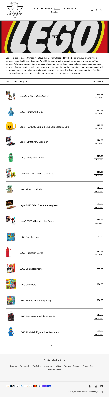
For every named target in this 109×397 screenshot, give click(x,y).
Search (13, 366)
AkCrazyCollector (80, 392)
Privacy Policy (89, 366)
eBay (58, 366)
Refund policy (54, 370)
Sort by (8, 81)
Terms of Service (72, 366)
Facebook (24, 366)
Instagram (48, 366)
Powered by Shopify (95, 392)
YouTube (36, 366)
